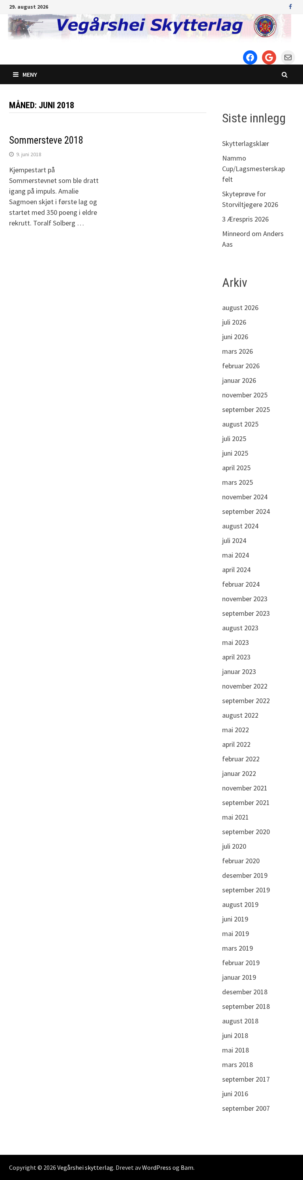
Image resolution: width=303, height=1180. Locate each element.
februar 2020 (241, 860)
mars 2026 (237, 351)
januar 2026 (239, 380)
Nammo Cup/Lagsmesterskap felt (253, 168)
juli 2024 (234, 540)
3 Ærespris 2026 (245, 218)
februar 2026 (241, 365)
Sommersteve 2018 (46, 140)
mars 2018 (237, 1064)
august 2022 (240, 715)
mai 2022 (235, 729)
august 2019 (240, 904)
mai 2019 (235, 933)
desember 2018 (244, 991)
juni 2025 (235, 453)
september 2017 (246, 1079)
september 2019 (246, 889)
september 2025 (246, 409)
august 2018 (240, 1020)
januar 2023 (239, 671)
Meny (29, 74)
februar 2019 (241, 962)
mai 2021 (235, 817)
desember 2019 (244, 875)
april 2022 (236, 744)
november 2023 (244, 598)
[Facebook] (290, 6)
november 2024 (244, 496)
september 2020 (246, 831)
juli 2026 (234, 322)
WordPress (156, 1167)
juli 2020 (234, 846)
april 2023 (236, 656)
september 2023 (246, 613)
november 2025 (244, 394)
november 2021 (244, 787)
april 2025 (236, 467)
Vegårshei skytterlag (85, 1167)
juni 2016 (235, 1093)
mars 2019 (237, 948)
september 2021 (246, 802)
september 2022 (246, 700)
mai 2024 (235, 555)
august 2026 (240, 307)
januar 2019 (239, 977)
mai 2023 (235, 642)
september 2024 (246, 511)
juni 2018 (235, 1035)
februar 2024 (241, 584)
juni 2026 (235, 336)
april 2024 (236, 569)
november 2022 (244, 686)
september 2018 (246, 1006)
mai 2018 (235, 1049)
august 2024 (240, 525)
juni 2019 (235, 918)
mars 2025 (237, 482)
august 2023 (240, 627)
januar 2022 (239, 773)
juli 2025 (234, 438)
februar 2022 (241, 758)
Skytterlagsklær (245, 143)
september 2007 (246, 1108)
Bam (187, 1167)
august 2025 (240, 423)
